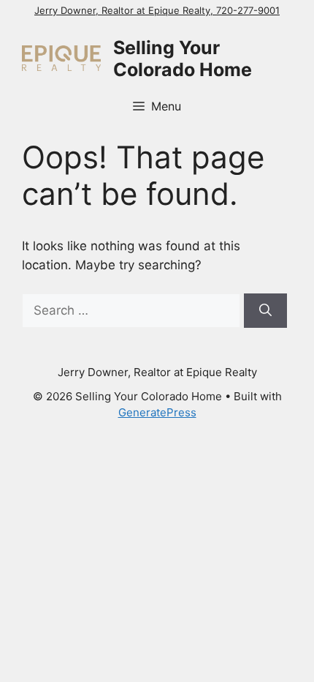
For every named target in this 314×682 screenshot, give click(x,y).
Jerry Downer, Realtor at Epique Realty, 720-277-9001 (157, 10)
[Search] (265, 311)
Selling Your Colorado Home (182, 58)
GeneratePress (157, 412)
